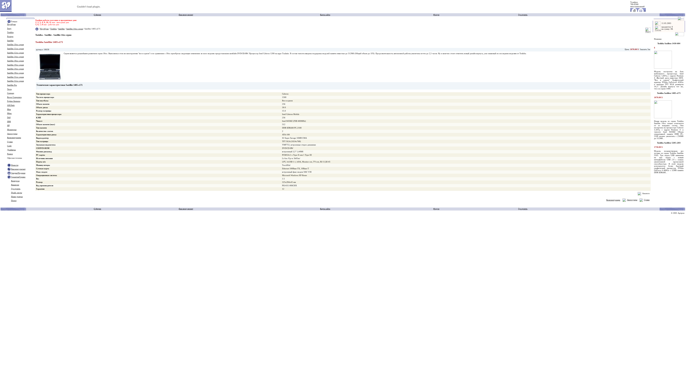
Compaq (10, 93)
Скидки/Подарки (18, 173)
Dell (9, 117)
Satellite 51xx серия (15, 77)
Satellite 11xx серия (15, 49)
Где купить (522, 15)
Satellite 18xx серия (15, 61)
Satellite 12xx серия (15, 53)
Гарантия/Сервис (18, 177)
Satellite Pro (12, 85)
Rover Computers (14, 97)
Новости (14, 165)
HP (8, 126)
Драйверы (11, 150)
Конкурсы (15, 181)
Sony (9, 28)
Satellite (10, 41)
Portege (10, 37)
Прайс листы (16, 193)
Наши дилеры (17, 197)
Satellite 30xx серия (15, 73)
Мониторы (11, 130)
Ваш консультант (186, 15)
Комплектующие (14, 138)
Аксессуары (12, 134)
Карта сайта (325, 15)
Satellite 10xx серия (15, 45)
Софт (9, 146)
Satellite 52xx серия (15, 81)
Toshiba (10, 32)
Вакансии (15, 185)
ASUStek (11, 105)
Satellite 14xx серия (15, 57)
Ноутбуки (11, 24)
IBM (9, 122)
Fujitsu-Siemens (13, 101)
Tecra (9, 89)
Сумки (10, 142)
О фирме (97, 15)
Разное (10, 154)
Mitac (9, 113)
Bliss (9, 109)
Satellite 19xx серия (15, 65)
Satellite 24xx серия (15, 69)
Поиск (13, 201)
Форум (436, 15)
